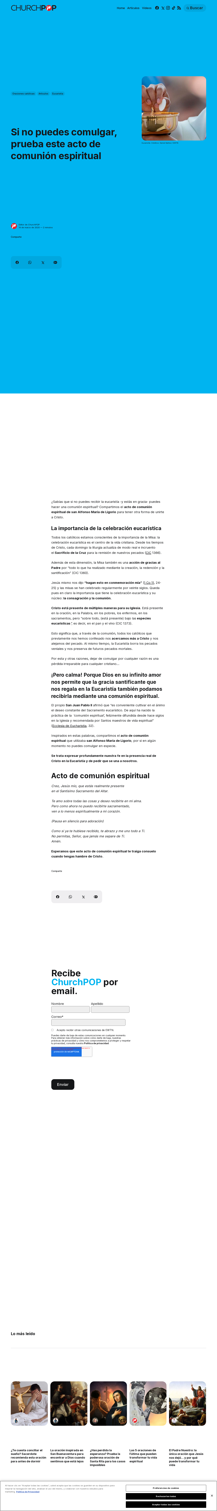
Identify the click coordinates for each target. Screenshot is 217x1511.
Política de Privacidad (27, 1491)
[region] (108, 1496)
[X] (162, 8)
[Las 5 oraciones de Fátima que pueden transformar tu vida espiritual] (148, 1403)
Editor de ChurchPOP (29, 224)
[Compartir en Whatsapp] (30, 262)
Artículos (133, 8)
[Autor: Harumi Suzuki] (16, 1420)
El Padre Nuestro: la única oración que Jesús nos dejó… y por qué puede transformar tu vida (186, 1458)
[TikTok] (173, 8)
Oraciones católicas (23, 93)
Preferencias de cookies (166, 1488)
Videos (147, 8)
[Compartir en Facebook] (17, 262)
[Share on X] (42, 262)
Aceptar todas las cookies (166, 1504)
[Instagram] (168, 8)
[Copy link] (55, 262)
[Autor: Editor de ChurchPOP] (14, 226)
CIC (148, 553)
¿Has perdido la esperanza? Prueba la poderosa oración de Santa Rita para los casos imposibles (107, 1458)
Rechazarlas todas (166, 1496)
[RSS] (179, 8)
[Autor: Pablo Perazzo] (174, 1420)
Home (121, 8)
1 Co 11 (149, 583)
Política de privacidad (96, 1043)
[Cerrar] (211, 1495)
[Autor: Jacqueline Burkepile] (95, 1420)
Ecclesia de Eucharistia (69, 726)
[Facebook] (157, 8)
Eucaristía (57, 93)
